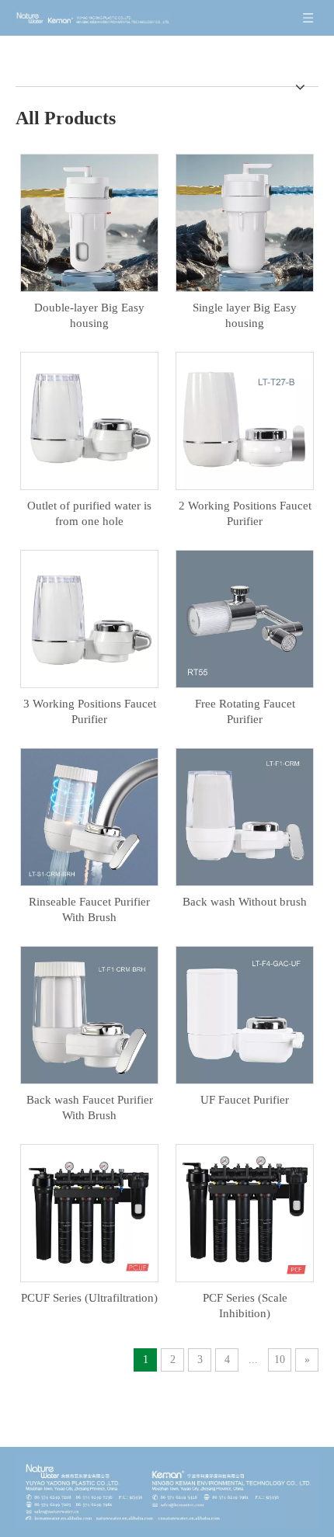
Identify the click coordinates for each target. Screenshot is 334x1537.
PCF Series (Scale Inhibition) (245, 1306)
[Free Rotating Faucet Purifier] (244, 617)
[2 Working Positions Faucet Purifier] (244, 419)
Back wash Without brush (245, 901)
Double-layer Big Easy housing (89, 315)
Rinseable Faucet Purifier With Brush (89, 909)
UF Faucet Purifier (244, 1100)
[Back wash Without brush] (244, 815)
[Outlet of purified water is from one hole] (89, 419)
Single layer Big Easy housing (245, 315)
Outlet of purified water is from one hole (89, 513)
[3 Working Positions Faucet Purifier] (89, 617)
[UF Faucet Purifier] (244, 1013)
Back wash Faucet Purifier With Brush (89, 1107)
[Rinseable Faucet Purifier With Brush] (89, 815)
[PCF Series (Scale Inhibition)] (244, 1211)
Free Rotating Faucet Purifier (245, 711)
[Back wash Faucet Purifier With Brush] (89, 1013)
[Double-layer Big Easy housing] (89, 221)
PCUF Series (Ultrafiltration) (89, 1298)
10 (279, 1359)
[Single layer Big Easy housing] (244, 221)
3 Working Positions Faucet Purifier (89, 711)
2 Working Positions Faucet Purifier (245, 513)
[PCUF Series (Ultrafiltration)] (89, 1211)
